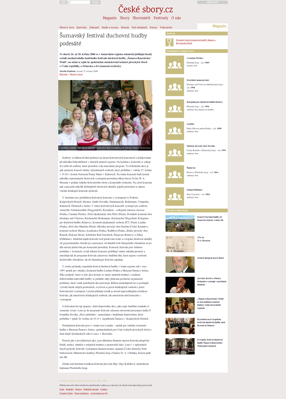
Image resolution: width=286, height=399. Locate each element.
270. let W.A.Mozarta (203, 239)
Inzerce (78, 389)
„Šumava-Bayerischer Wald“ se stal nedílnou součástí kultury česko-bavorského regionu (210, 303)
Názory (153, 27)
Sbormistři (141, 18)
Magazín (110, 18)
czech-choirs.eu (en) (99, 393)
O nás (176, 18)
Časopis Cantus (66, 393)
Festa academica (81, 393)
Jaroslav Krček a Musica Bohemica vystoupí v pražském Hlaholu (211, 281)
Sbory (124, 18)
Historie (125, 27)
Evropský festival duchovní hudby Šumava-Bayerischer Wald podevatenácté (210, 342)
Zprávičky (81, 27)
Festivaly (161, 18)
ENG (63, 2)
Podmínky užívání (91, 389)
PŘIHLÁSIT (212, 2)
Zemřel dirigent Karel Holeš (210, 258)
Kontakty (70, 389)
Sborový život (67, 27)
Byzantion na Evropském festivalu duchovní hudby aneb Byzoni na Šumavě (211, 322)
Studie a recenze (110, 27)
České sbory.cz (145, 10)
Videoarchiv (166, 27)
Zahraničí (94, 27)
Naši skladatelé (139, 27)
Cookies (103, 389)
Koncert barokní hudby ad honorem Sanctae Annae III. (210, 218)
